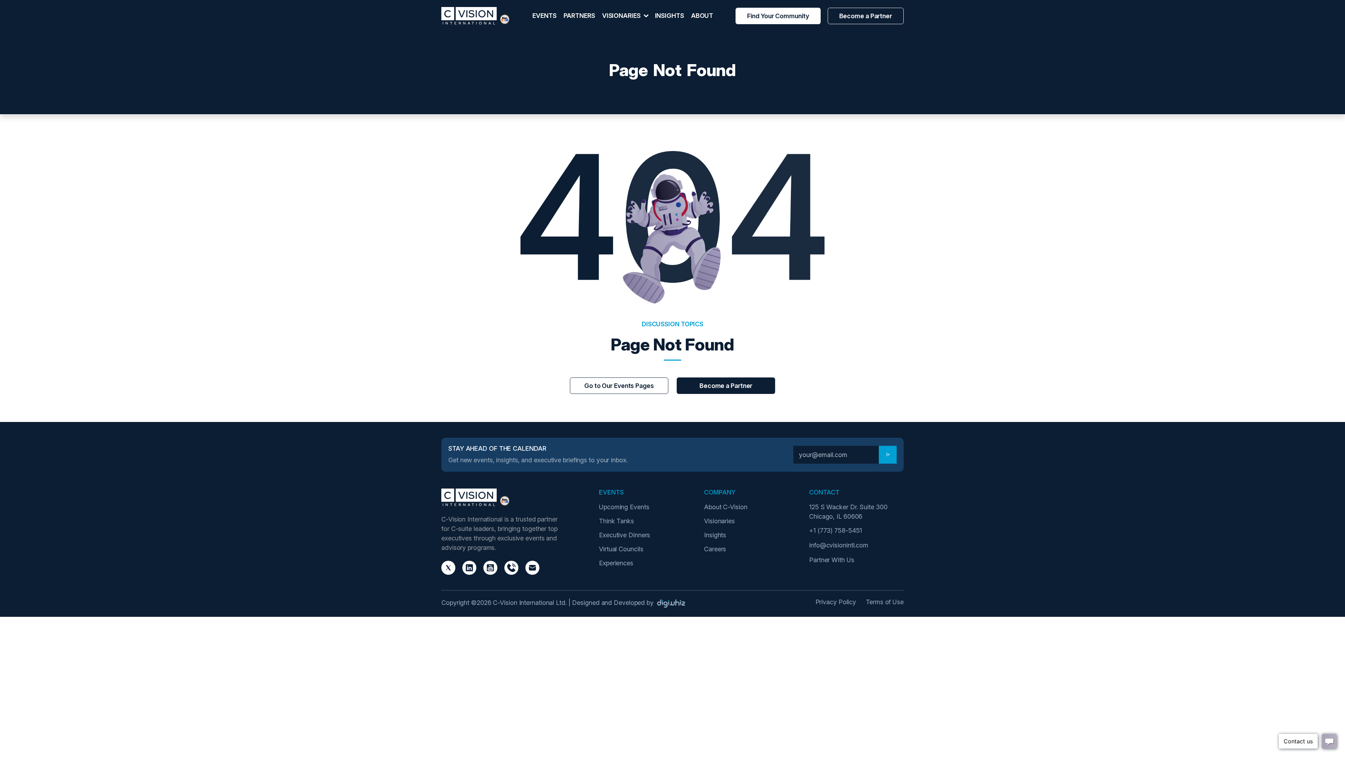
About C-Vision (725, 507)
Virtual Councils (621, 549)
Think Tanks (616, 521)
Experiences (616, 563)
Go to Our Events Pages (619, 385)
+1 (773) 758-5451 (835, 530)
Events (544, 15)
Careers (715, 549)
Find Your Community (778, 16)
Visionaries (719, 521)
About (702, 15)
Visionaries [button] (622, 15)
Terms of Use (885, 602)
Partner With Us (831, 560)
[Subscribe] (888, 455)
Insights (669, 15)
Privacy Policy (835, 602)
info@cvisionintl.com (838, 545)
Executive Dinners (624, 535)
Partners (579, 15)
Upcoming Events (624, 507)
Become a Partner (865, 16)
